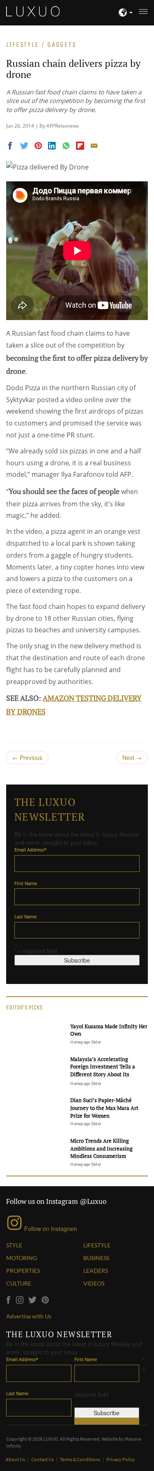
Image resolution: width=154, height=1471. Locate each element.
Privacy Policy (121, 1459)
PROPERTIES (23, 1270)
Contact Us (43, 1459)
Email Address (30, 849)
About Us (16, 1459)
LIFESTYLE (96, 1245)
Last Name (25, 916)
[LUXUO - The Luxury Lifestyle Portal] (33, 10)
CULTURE (18, 1283)
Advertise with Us (28, 1316)
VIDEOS (93, 1283)
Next (132, 757)
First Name (25, 883)
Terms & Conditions (80, 1459)
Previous (27, 757)
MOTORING (21, 1257)
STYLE (14, 1245)
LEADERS (95, 1270)
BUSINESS (96, 1257)
